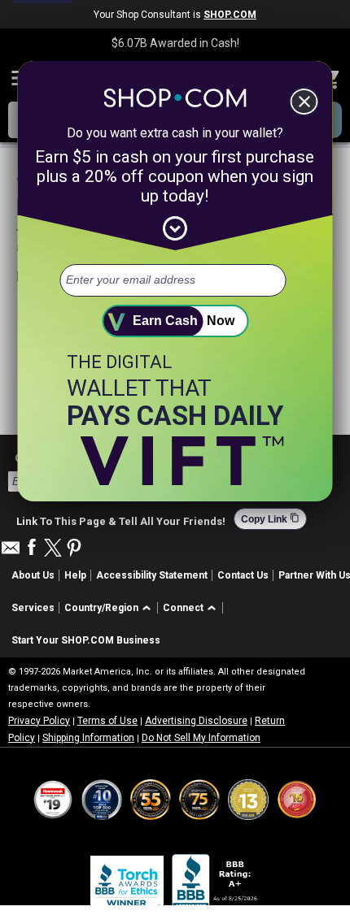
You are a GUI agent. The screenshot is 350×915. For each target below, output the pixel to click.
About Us (33, 575)
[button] (110, 608)
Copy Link (270, 519)
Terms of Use (107, 720)
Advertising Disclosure (196, 720)
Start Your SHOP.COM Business (85, 640)
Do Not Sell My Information (201, 738)
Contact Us (243, 575)
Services (33, 608)
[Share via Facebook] (32, 548)
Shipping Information (88, 738)
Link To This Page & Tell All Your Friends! (120, 519)
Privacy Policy (39, 720)
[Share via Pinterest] (74, 549)
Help (75, 575)
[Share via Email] (11, 552)
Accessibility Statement (152, 575)
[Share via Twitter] (53, 549)
